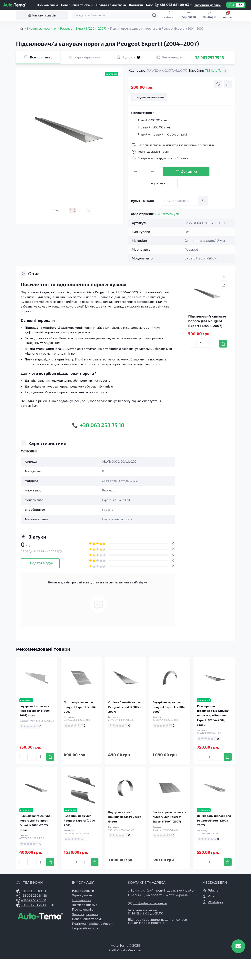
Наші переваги (83, 890)
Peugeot (66, 28)
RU (231, 4)
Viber (212, 896)
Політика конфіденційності (92, 923)
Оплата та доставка (111, 5)
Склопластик (81, 900)
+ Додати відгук (40, 563)
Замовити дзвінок (207, 5)
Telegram (214, 890)
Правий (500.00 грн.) (155, 127)
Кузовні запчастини (41, 28)
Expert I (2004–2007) (91, 28)
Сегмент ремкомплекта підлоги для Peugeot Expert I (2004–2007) (169, 816)
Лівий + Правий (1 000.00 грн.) (162, 134)
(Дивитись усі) (168, 214)
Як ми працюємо (84, 904)
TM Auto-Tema (215, 70)
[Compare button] (228, 84)
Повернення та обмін (77, 5)
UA (239, 5)
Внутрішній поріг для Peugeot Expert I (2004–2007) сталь (35, 710)
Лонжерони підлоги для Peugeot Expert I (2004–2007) (214, 820)
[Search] (154, 15)
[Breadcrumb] (21, 28)
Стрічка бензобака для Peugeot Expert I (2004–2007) (124, 707)
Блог (149, 5)
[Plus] (152, 171)
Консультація (156, 183)
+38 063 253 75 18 (208, 57)
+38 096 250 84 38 (34, 895)
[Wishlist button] (218, 84)
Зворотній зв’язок (85, 928)
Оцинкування (82, 895)
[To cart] (223, 344)
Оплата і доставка (85, 914)
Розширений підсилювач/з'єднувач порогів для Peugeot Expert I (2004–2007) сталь (213, 715)
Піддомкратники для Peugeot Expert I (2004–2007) (80, 707)
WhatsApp (215, 902)
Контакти (136, 5)
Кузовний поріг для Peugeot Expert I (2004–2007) (80, 820)
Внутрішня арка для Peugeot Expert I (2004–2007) (169, 707)
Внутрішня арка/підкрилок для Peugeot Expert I (124, 816)
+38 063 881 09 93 (33, 891)
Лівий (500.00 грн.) (153, 120)
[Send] (203, 201)
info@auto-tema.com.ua (150, 903)
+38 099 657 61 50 (33, 900)
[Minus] (135, 171)
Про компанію (47, 5)
